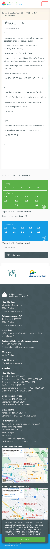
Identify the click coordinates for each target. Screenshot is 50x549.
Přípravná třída (8, 212)
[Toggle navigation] (45, 4)
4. (29, 187)
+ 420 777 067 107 (27, 382)
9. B (36, 201)
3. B (22, 232)
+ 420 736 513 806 (22, 405)
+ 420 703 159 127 (17, 385)
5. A (35, 13)
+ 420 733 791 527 (36, 388)
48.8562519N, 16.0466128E (14, 311)
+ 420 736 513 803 (18, 413)
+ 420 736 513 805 (19, 402)
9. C (36, 205)
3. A (22, 228)
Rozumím (25, 539)
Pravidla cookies (35, 534)
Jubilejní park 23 (16, 13)
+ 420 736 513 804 (24, 391)
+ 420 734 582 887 (34, 379)
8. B (26, 201)
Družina (19, 212)
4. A (30, 228)
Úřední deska (13, 255)
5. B (38, 232)
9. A (36, 196)
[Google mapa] (25, 465)
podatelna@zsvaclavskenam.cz (20, 347)
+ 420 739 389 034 (18, 399)
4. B (30, 232)
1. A (5, 228)
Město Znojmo (8, 355)
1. (5, 187)
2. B (14, 232)
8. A (26, 196)
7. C (16, 205)
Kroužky (27, 212)
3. (21, 187)
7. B (16, 201)
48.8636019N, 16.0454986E (14, 325)
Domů (4, 13)
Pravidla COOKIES (10, 545)
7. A (16, 196)
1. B (5, 232)
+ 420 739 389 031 (13, 344)
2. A (14, 228)
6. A (5, 196)
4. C (30, 236)
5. (38, 187)
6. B (5, 201)
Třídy (28, 13)
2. (13, 187)
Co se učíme (10, 16)
